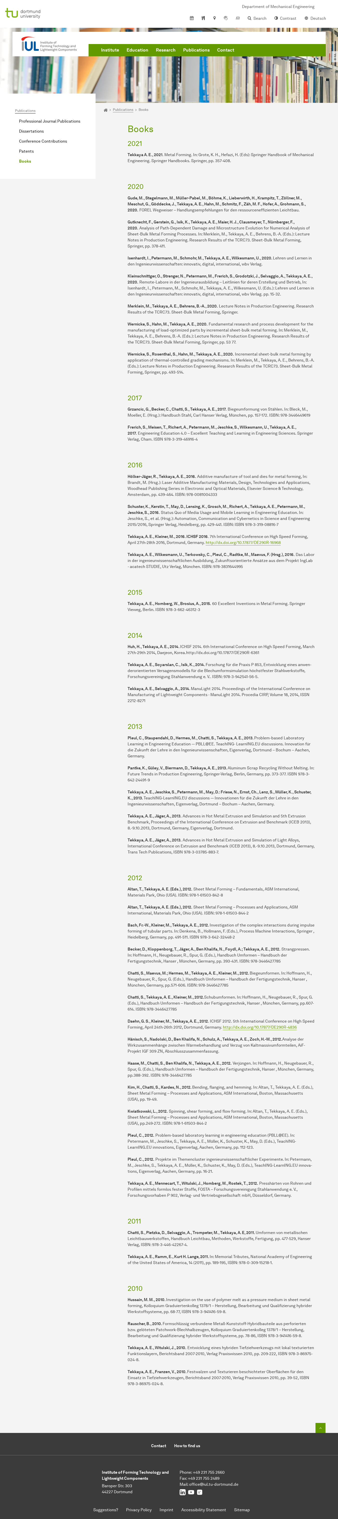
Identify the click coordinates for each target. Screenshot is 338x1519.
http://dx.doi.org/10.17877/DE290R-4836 (260, 1027)
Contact (225, 50)
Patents (26, 151)
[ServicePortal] (226, 18)
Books (25, 161)
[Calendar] (192, 18)
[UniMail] (238, 18)
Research (166, 50)
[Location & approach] (214, 18)
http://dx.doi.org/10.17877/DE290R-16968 (243, 542)
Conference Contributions (43, 141)
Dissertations (31, 131)
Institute (110, 50)
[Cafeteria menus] (203, 18)
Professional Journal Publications (49, 121)
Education (137, 50)
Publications (196, 50)
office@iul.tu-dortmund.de (213, 1484)
